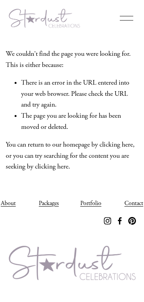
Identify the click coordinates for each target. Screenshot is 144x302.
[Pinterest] (132, 221)
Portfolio (90, 203)
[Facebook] (120, 221)
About (8, 203)
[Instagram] (107, 221)
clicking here (116, 144)
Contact (133, 203)
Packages (49, 203)
